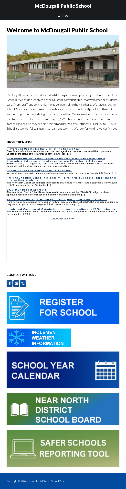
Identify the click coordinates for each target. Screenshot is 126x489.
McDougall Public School (63, 6)
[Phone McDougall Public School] (23, 283)
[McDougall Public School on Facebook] (9, 283)
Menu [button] (65, 15)
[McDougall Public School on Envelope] (16, 283)
